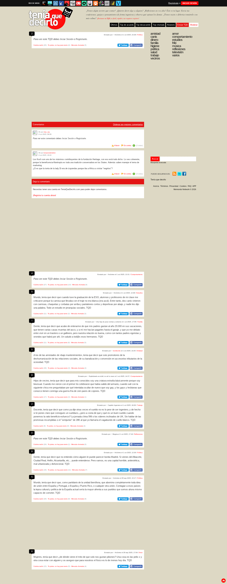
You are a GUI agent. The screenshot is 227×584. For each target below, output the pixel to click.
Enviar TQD (182, 25)
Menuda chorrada (77, 45)
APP (194, 186)
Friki (174, 43)
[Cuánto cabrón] (72, 3)
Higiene (155, 46)
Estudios (139, 293)
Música (176, 46)
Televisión (177, 52)
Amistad (140, 351)
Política (140, 35)
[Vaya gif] (107, 3)
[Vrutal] (78, 3)
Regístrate (173, 3)
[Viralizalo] (118, 3)
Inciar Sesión (66, 39)
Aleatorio (171, 25)
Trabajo (140, 405)
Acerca (156, 186)
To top (223, 580)
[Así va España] (67, 3)
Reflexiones (138, 434)
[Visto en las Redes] (61, 3)
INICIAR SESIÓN (190, 3)
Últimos (114, 25)
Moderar (194, 25)
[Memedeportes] (55, 3)
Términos (164, 186)
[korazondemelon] (35, 154)
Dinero (154, 39)
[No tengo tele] (101, 3)
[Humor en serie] (89, 3)
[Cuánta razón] (49, 3)
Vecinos (155, 58)
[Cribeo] (84, 3)
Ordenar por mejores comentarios (128, 124)
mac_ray (47, 132)
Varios (175, 55)
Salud (154, 52)
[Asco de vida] (44, 3)
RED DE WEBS (34, 3)
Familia (140, 322)
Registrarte (81, 39)
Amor (141, 552)
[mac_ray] (35, 133)
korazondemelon (50, 153)
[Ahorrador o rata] (112, 3)
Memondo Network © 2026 (185, 189)
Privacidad (173, 186)
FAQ (189, 186)
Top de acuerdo (127, 25)
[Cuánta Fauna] (95, 3)
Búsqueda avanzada (158, 162)
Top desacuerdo (143, 25)
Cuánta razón (38, 45)
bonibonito (117, 351)
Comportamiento (137, 274)
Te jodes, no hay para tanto (58, 45)
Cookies (183, 186)
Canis (154, 36)
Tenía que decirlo (158, 179)
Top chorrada (158, 25)
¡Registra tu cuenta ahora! (44, 195)
